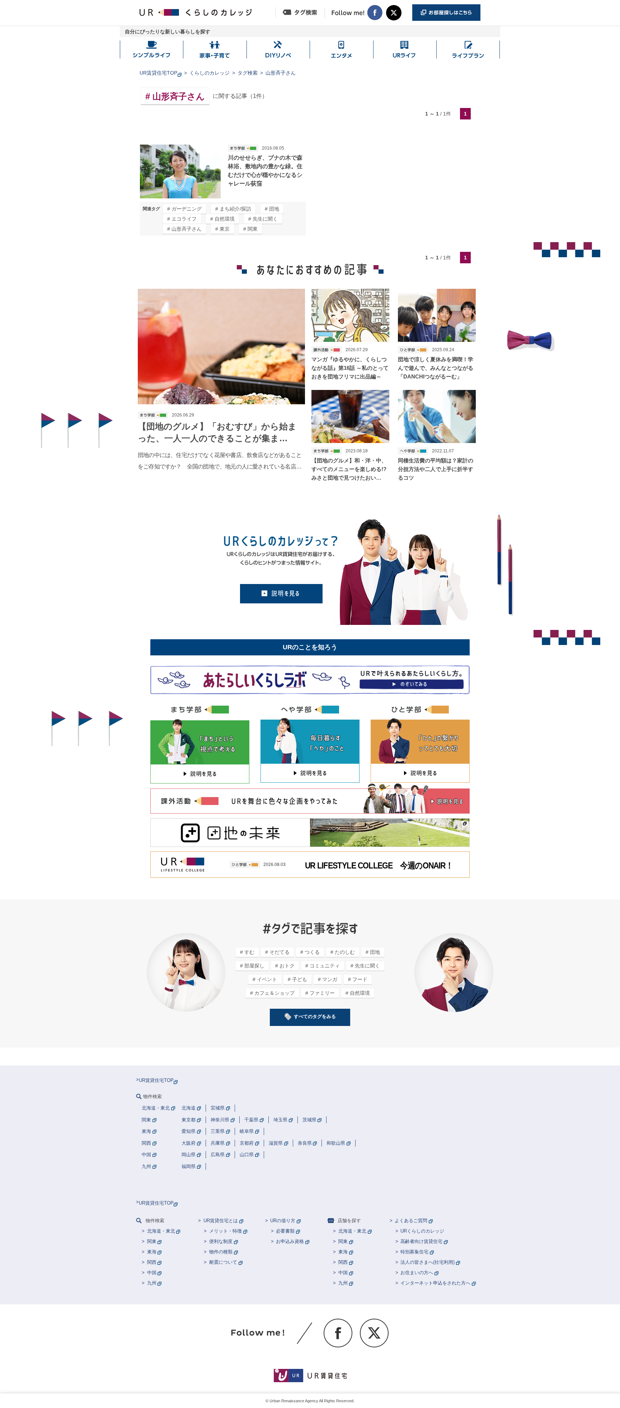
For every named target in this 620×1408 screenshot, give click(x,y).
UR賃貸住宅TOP (158, 73)
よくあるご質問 (411, 1220)
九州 (151, 1283)
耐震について (223, 1262)
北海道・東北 (161, 1231)
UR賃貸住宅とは (220, 1220)
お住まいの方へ (416, 1272)
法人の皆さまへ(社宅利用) (427, 1262)
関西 (151, 1262)
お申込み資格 (290, 1241)
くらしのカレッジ (209, 73)
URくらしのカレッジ (422, 1231)
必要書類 (285, 1231)
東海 (151, 1251)
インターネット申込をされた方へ (435, 1283)
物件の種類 (220, 1251)
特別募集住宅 (414, 1251)
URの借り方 (282, 1220)
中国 (151, 1272)
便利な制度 (220, 1241)
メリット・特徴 (225, 1231)
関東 (151, 1241)
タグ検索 (248, 73)
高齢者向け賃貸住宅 (421, 1241)
